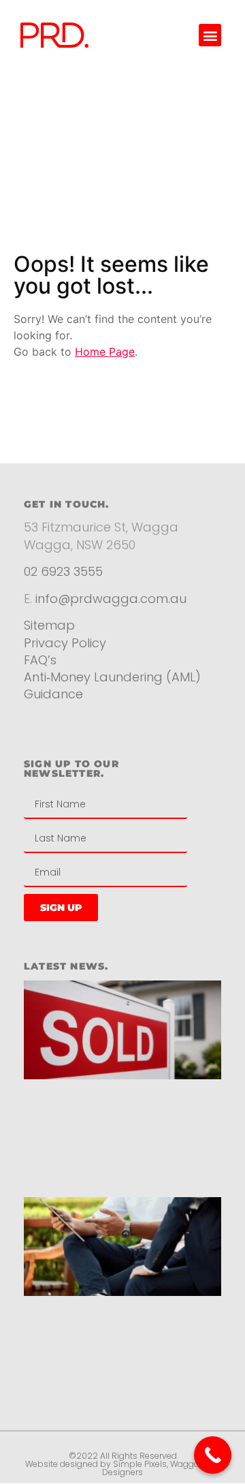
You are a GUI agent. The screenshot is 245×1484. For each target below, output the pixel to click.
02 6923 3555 (63, 571)
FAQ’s (40, 659)
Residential (74, 735)
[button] (210, 35)
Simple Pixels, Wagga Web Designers (161, 1468)
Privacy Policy (67, 642)
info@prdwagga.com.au (110, 598)
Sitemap (49, 625)
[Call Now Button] (212, 1455)
